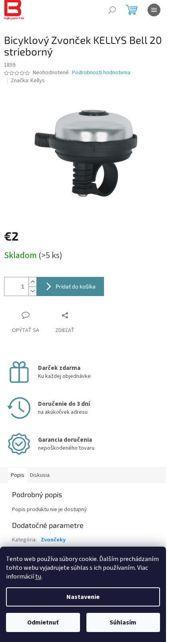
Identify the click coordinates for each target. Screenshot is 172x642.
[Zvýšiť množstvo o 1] (32, 281)
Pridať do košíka (76, 286)
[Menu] (154, 10)
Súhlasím (123, 622)
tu (38, 576)
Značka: (28, 81)
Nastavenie (83, 597)
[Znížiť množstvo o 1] (32, 291)
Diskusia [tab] (40, 475)
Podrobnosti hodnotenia (101, 73)
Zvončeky (53, 540)
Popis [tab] (17, 475)
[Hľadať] (112, 10)
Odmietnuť (42, 622)
